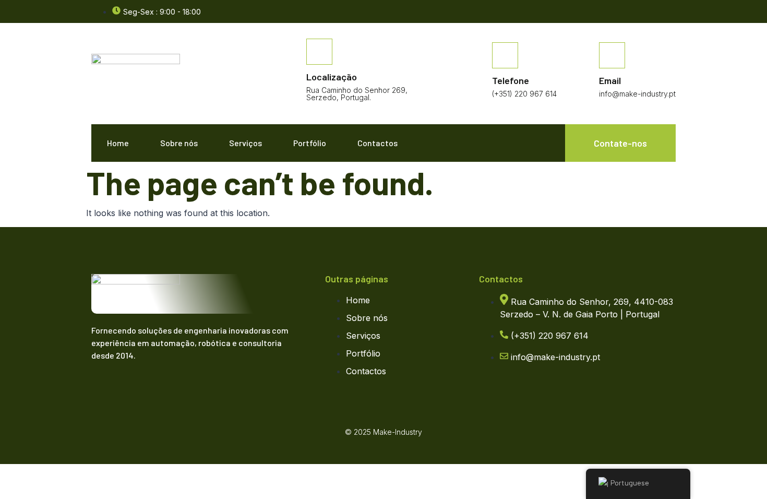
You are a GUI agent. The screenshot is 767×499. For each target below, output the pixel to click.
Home (118, 143)
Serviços (245, 143)
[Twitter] (125, 386)
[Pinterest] (167, 386)
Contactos (377, 143)
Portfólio (309, 143)
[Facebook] (670, 12)
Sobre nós (179, 143)
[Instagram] (146, 386)
